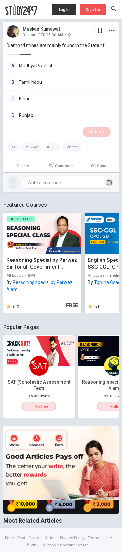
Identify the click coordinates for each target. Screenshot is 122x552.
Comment (64, 166)
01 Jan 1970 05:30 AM (43, 35)
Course (35, 538)
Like (25, 166)
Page (9, 538)
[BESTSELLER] (42, 233)
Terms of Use (100, 538)
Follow (41, 406)
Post (21, 538)
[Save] (100, 30)
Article (51, 538)
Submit (96, 131)
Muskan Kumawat (41, 29)
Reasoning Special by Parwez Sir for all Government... (42, 263)
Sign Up (93, 9)
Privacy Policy (72, 538)
